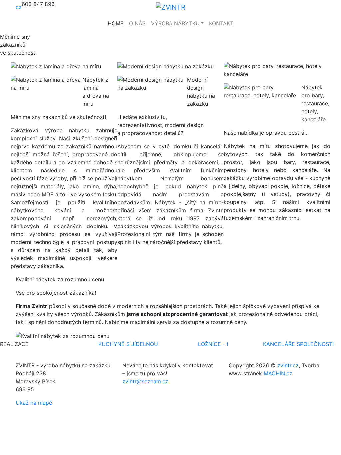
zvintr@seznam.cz (145, 381)
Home (116, 23)
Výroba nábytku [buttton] (175, 23)
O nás (137, 23)
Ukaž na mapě (34, 402)
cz (19, 7)
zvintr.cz (288, 365)
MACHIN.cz (278, 373)
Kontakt (221, 23)
